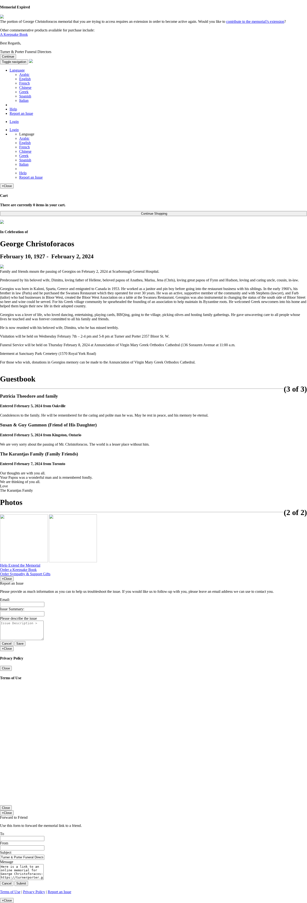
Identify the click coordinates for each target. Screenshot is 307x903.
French (24, 83)
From (4, 843)
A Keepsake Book (14, 34)
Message (6, 862)
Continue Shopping (153, 213)
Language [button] (17, 70)
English (25, 79)
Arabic (24, 75)
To (2, 834)
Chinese (25, 87)
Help (13, 109)
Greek (24, 92)
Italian (24, 100)
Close (6, 668)
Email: (5, 600)
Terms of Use (10, 892)
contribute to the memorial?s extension (255, 21)
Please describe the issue (18, 618)
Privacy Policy (34, 892)
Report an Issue (21, 113)
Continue (8, 56)
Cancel (7, 643)
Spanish (25, 96)
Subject (5, 852)
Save (20, 643)
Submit (21, 883)
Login (14, 122)
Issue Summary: (12, 609)
